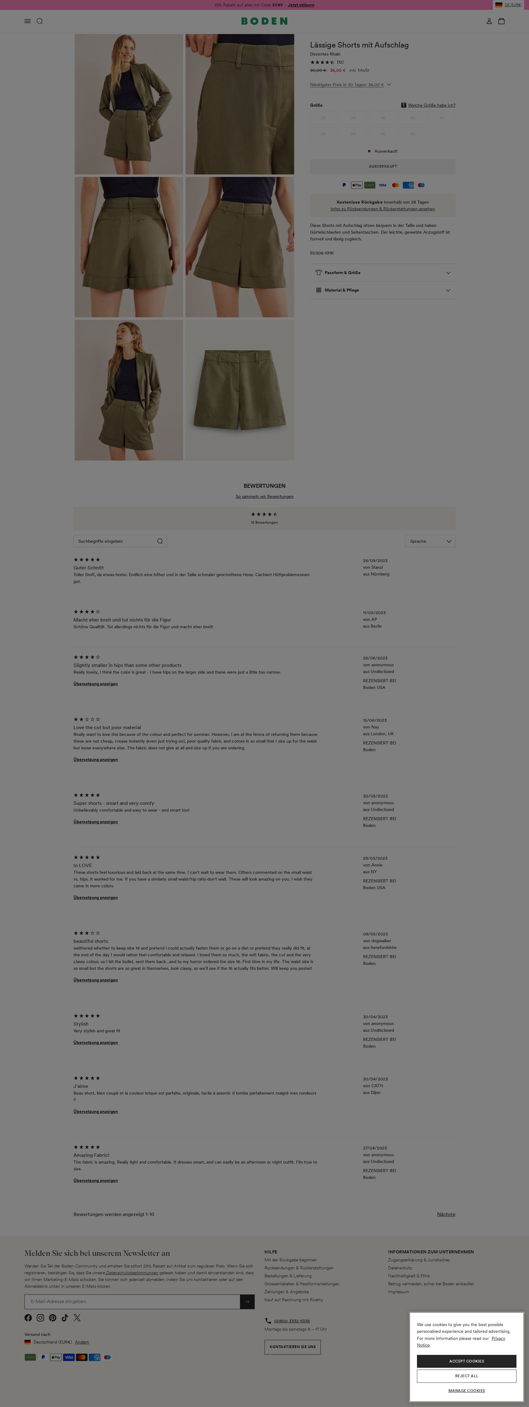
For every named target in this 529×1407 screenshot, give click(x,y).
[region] (466, 1357)
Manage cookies (466, 1391)
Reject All (466, 1376)
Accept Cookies (466, 1361)
